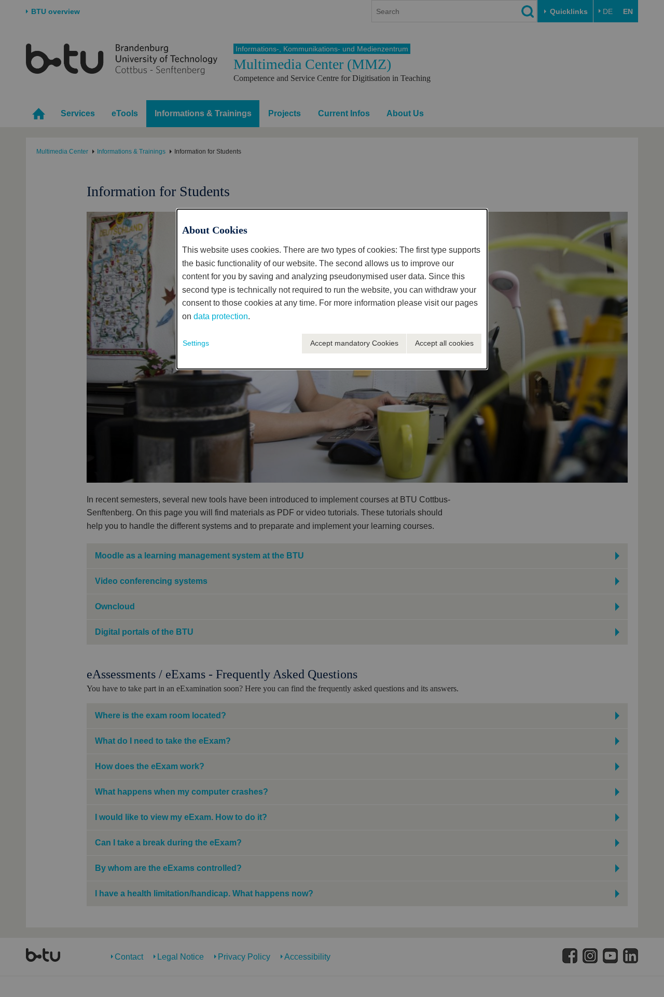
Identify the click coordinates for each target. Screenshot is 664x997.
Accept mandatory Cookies (354, 343)
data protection (220, 316)
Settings (196, 343)
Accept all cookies (444, 343)
